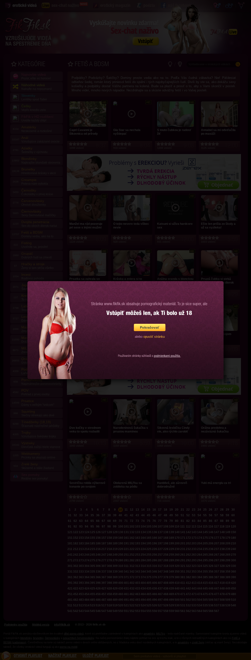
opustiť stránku (154, 336)
